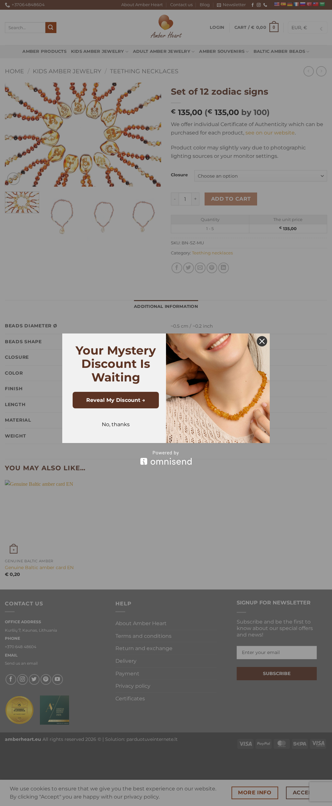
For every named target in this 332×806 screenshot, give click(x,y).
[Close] (262, 341)
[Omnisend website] (166, 458)
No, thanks (116, 424)
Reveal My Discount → (115, 400)
